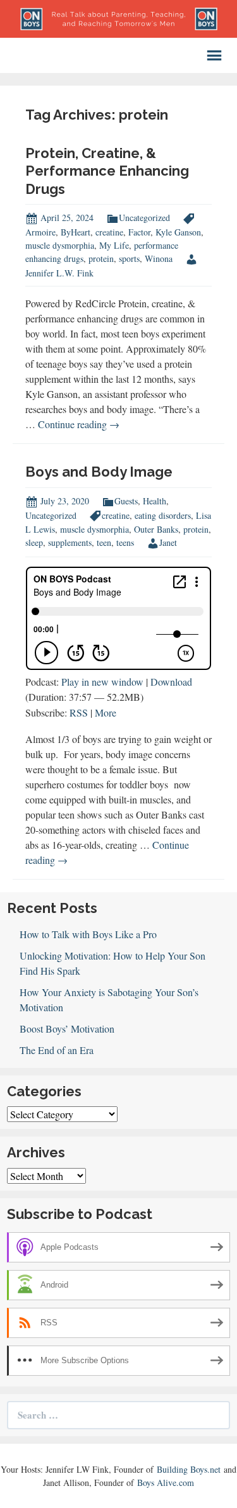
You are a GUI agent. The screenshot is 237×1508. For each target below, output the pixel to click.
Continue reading (78, 424)
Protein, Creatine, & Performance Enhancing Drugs (107, 171)
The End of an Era (57, 1050)
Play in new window (102, 681)
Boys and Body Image (99, 471)
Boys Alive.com (165, 1482)
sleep (34, 542)
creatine (109, 232)
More (105, 712)
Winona (159, 258)
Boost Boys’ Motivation (67, 1028)
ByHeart (75, 232)
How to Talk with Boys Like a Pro (88, 934)
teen (104, 542)
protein (101, 258)
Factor (139, 232)
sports (129, 258)
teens (125, 542)
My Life (114, 245)
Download (171, 681)
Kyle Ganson (178, 232)
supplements (70, 542)
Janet (168, 542)
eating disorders (163, 515)
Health (154, 501)
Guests (126, 501)
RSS (79, 712)
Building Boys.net (189, 1469)
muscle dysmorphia (59, 245)
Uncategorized (144, 218)
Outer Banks (156, 529)
